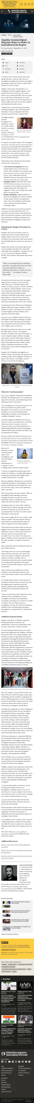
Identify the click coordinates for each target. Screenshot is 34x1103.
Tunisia (14, 971)
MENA (29, 969)
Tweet (7, 62)
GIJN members (12, 964)
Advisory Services (6, 1091)
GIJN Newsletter (6, 1087)
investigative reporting (8, 966)
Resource (4, 1082)
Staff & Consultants (6, 1070)
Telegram (21, 69)
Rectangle (28, 1101)
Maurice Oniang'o (7, 1004)
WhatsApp (7, 69)
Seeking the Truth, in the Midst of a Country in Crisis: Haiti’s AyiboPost (25, 1030)
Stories (3, 35)
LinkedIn (21, 66)
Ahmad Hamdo (8, 48)
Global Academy (5, 1084)
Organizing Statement (7, 1068)
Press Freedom (6, 971)
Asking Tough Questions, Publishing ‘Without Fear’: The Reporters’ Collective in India (8, 1031)
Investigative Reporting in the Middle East (14, 969)
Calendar (20, 1075)
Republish (22, 72)
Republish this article (9, 950)
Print (6, 66)
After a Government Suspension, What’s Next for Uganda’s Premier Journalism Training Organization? (8, 998)
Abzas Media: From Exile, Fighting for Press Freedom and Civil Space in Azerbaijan (25, 997)
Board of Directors (6, 1072)
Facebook (22, 62)
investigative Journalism (25, 964)
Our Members (22, 1070)
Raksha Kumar (6, 1036)
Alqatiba (4, 964)
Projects (3, 1089)
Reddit (7, 72)
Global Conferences (24, 1072)
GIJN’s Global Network (24, 1068)
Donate (3, 1075)
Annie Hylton (22, 1034)
